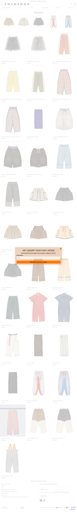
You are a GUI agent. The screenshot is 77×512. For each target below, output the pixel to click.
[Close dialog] (61, 248)
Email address (20, 255)
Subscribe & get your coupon (38, 262)
